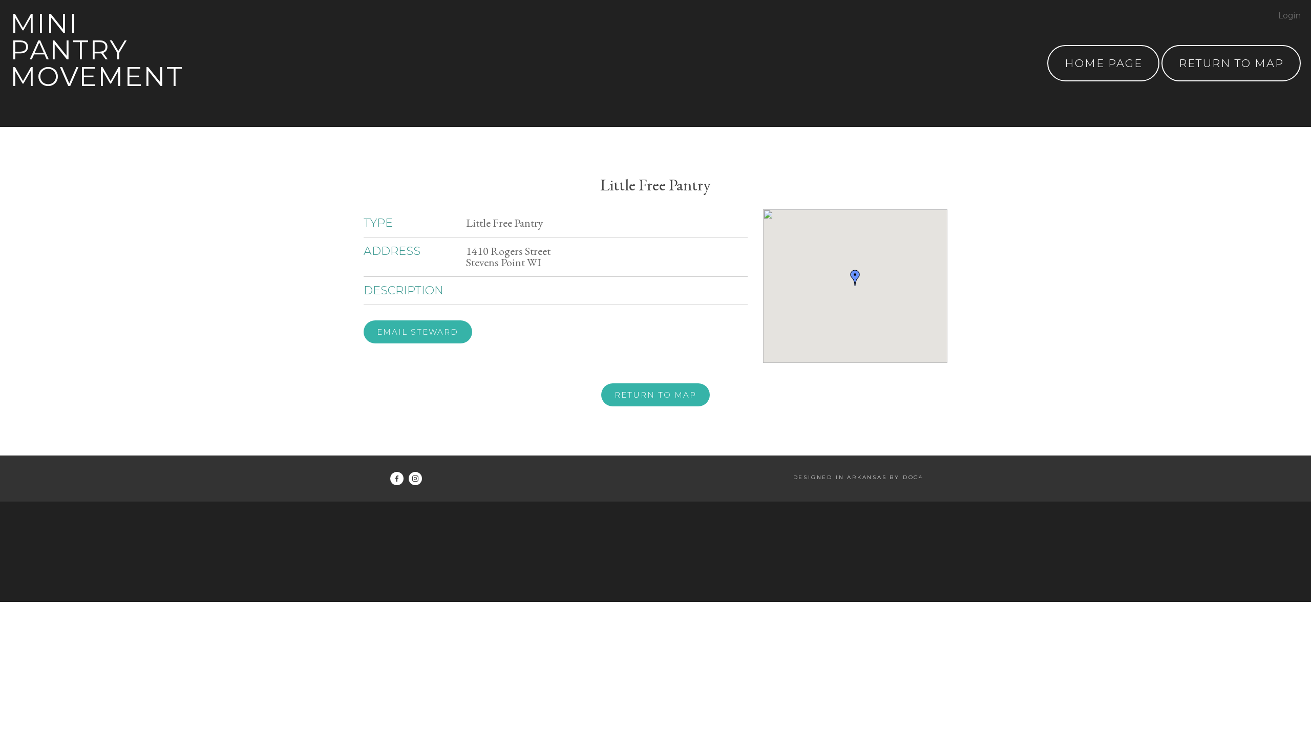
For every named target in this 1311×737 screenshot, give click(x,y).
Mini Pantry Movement (96, 50)
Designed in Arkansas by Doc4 (858, 477)
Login (1289, 15)
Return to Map (655, 395)
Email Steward (417, 332)
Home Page (1104, 63)
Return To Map (1231, 63)
